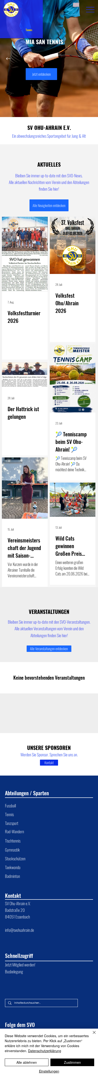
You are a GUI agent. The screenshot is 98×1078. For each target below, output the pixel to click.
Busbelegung (14, 971)
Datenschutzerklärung (44, 1050)
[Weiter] (89, 59)
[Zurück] (8, 59)
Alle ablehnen (26, 1062)
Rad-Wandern (14, 831)
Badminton (12, 876)
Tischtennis (12, 841)
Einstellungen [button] (49, 1071)
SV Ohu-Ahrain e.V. (18, 903)
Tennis (9, 814)
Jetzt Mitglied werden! (20, 964)
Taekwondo (12, 867)
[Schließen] (91, 1035)
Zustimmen (72, 1062)
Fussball (10, 805)
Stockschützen (15, 858)
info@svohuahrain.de (19, 930)
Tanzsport (11, 823)
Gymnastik (12, 850)
